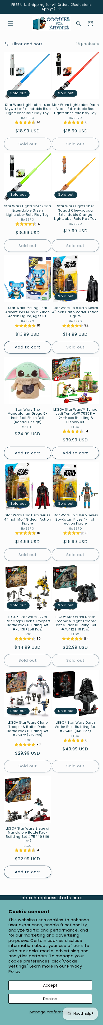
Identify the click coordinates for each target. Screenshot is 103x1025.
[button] (10, 23)
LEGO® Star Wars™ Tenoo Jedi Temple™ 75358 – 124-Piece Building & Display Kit (75, 416)
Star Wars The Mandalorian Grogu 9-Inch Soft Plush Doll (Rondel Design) (28, 416)
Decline (50, 998)
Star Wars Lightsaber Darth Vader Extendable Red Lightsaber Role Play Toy (75, 109)
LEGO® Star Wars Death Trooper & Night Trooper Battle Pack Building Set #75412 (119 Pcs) (75, 623)
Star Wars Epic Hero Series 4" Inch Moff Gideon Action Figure (27, 519)
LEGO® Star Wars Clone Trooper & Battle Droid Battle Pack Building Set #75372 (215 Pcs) (27, 728)
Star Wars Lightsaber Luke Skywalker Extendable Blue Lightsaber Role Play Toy (28, 109)
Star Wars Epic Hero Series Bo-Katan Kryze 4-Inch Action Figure (75, 519)
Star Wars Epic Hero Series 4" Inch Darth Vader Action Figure (75, 312)
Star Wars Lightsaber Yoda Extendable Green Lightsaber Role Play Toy (27, 210)
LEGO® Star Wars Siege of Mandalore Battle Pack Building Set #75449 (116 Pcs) (27, 834)
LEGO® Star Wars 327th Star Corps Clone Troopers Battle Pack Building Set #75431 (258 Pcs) (27, 623)
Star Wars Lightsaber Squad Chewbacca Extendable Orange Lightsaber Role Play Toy (75, 212)
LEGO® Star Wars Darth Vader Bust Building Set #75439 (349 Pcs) (75, 726)
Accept (50, 985)
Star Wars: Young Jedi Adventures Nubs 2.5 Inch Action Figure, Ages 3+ (27, 312)
